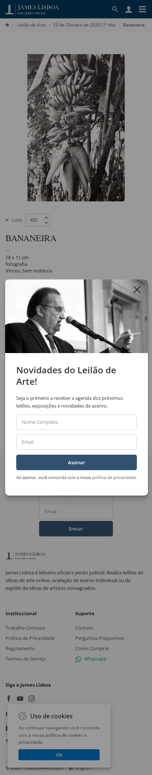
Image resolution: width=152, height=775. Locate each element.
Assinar (76, 462)
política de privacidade (114, 477)
